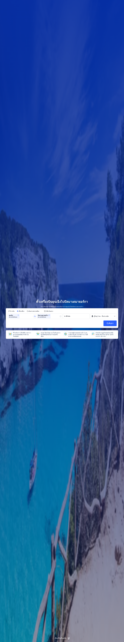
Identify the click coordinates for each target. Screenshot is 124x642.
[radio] (11, 311)
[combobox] (20, 316)
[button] (108, 3)
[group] (20, 316)
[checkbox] (48, 311)
